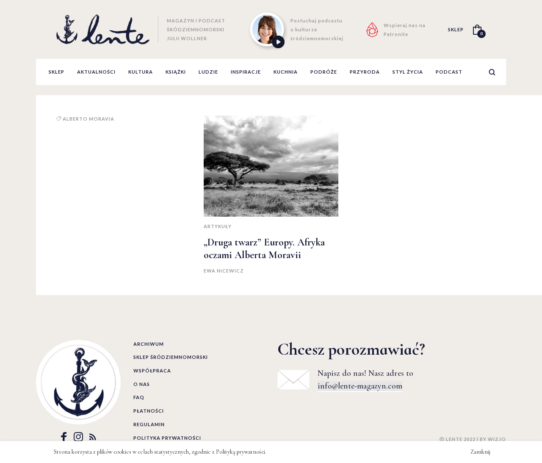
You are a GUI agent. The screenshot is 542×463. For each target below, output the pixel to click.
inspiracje (246, 71)
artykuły (218, 226)
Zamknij (480, 451)
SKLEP (456, 29)
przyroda (365, 71)
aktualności (96, 71)
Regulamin (149, 424)
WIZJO (497, 439)
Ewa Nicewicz (224, 270)
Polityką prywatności (240, 451)
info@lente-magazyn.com (360, 386)
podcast (449, 71)
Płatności (148, 410)
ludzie (208, 71)
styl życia (408, 71)
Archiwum (148, 344)
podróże (323, 71)
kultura (140, 71)
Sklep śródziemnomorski (170, 357)
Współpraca (152, 370)
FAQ (138, 397)
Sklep (56, 71)
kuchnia (286, 71)
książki (176, 71)
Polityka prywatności (167, 438)
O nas (141, 384)
